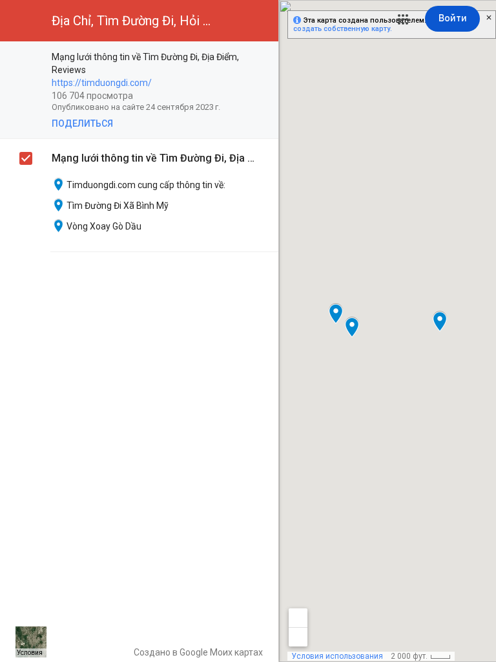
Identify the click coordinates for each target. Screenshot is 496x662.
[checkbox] (261, 57)
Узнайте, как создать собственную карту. (382, 24)
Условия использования (337, 656)
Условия (30, 652)
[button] (403, 19)
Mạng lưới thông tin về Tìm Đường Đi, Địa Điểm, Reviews (155, 158)
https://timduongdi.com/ (102, 83)
